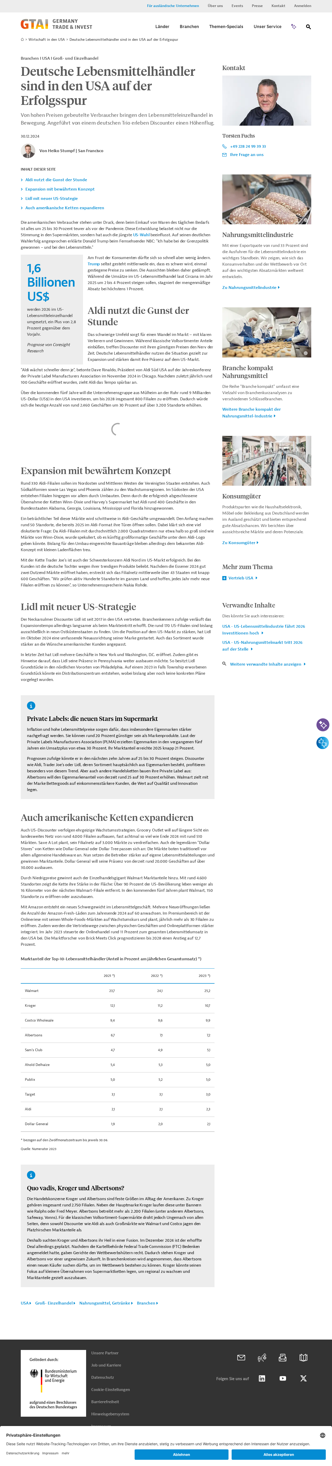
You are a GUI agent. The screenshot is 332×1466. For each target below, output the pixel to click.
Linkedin (262, 1378)
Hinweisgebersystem (110, 1414)
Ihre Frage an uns (247, 154)
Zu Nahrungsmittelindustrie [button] (249, 287)
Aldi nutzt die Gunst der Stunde (56, 180)
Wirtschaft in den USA (47, 39)
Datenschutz (102, 1377)
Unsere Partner (105, 1353)
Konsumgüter (241, 496)
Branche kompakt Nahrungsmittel (247, 371)
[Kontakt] (241, 1358)
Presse (257, 6)
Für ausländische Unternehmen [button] (173, 6)
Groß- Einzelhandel (54, 1303)
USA (25, 1303)
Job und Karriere (106, 1365)
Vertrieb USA (240, 578)
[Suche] (308, 28)
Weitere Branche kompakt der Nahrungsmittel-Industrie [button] (251, 413)
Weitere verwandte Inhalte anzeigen (266, 664)
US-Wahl (141, 235)
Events (237, 6)
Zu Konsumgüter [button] (238, 542)
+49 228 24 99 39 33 (248, 146)
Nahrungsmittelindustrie (257, 234)
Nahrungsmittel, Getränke (104, 1303)
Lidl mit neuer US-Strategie (51, 198)
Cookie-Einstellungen (110, 1389)
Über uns (215, 6)
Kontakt (278, 6)
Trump (94, 264)
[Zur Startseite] (56, 27)
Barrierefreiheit (105, 1402)
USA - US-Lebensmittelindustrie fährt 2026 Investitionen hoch (263, 630)
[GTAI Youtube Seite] (282, 1378)
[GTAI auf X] (303, 1378)
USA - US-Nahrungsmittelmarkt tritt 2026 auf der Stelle (262, 646)
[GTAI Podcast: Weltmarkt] (262, 1358)
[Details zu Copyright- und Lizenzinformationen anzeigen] (305, 121)
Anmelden (302, 6)
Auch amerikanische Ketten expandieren (64, 208)
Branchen (146, 1303)
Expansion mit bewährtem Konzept (60, 189)
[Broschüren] (303, 1358)
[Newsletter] (282, 1358)
